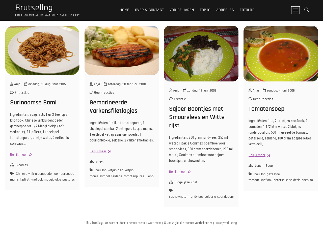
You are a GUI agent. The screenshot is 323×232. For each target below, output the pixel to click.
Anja (16, 84)
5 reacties (21, 93)
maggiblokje (52, 179)
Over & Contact (149, 10)
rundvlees (196, 196)
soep (305, 180)
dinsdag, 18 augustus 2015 (46, 84)
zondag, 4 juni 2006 (280, 90)
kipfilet (25, 179)
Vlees (99, 162)
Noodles (22, 165)
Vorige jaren (182, 10)
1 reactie (179, 99)
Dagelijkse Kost (186, 182)
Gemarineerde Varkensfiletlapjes (113, 106)
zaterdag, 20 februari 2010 (126, 84)
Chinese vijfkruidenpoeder (34, 173)
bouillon (100, 170)
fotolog (247, 10)
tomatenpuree (134, 176)
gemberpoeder (64, 173)
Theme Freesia (136, 223)
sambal (104, 176)
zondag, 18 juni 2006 (201, 90)
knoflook (37, 179)
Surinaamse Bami (33, 102)
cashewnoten (178, 196)
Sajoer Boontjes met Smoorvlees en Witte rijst (197, 117)
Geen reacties (103, 92)
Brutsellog (34, 7)
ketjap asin (115, 170)
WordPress (155, 223)
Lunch (259, 165)
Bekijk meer (20, 154)
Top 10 (205, 10)
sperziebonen (226, 196)
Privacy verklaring (226, 223)
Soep (269, 165)
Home (124, 10)
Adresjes (225, 10)
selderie (116, 176)
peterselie (281, 180)
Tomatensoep (266, 109)
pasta (66, 179)
